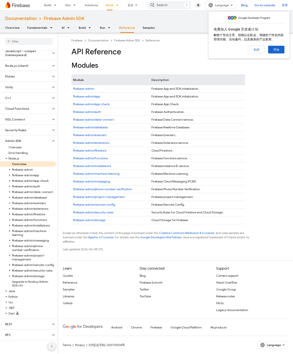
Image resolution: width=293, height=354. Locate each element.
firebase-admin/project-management (99, 197)
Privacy (80, 345)
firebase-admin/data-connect (93, 120)
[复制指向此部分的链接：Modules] (102, 65)
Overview (12, 28)
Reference (127, 28)
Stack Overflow (226, 282)
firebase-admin (83, 89)
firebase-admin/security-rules (93, 212)
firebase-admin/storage (89, 220)
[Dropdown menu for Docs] (118, 5)
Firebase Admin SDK (64, 18)
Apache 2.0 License (100, 237)
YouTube (145, 296)
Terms (67, 345)
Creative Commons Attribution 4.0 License (186, 233)
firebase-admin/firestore (89, 150)
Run (68, 5)
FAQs (220, 303)
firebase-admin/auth (87, 112)
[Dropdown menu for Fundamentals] (52, 28)
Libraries (68, 296)
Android (116, 327)
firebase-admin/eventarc (90, 135)
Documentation (21, 18)
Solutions (91, 5)
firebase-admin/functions (90, 158)
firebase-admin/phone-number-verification (102, 189)
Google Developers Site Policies (160, 237)
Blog (244, 5)
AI (63, 28)
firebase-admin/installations (92, 166)
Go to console (264, 5)
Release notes (225, 296)
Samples (149, 28)
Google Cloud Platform (186, 327)
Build (47, 5)
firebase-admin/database (90, 127)
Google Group (226, 289)
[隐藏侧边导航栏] (51, 346)
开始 (276, 50)
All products (218, 327)
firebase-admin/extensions (91, 143)
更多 (131, 5)
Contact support (227, 276)
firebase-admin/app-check (91, 104)
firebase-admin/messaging (91, 181)
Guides (68, 276)
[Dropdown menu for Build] (56, 5)
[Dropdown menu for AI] (70, 28)
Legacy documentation (232, 310)
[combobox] (169, 5)
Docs (109, 5)
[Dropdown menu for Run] (76, 5)
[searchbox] (29, 41)
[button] (25, 53)
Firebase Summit (151, 282)
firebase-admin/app (86, 96)
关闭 (256, 50)
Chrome (136, 327)
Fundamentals (37, 28)
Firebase (77, 40)
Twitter (144, 289)
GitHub (67, 303)
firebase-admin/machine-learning (96, 174)
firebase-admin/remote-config (94, 205)
